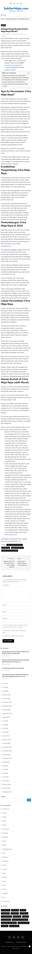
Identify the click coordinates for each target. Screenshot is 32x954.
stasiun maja (4, 926)
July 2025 (5, 721)
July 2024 (5, 766)
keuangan (5, 837)
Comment (6, 585)
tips (4, 897)
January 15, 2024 (10, 70)
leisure (4, 845)
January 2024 (6, 788)
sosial (4, 881)
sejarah (5, 877)
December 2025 (7, 702)
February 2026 (7, 695)
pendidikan (6, 861)
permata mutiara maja (23, 922)
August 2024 (6, 762)
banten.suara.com (10, 534)
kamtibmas (6, 829)
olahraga (5, 857)
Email (5, 611)
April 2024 (5, 777)
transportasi (6, 901)
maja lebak (25, 916)
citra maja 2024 (5, 913)
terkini (4, 889)
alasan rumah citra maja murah (14, 544)
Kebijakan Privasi (10, 942)
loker (4, 853)
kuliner (4, 841)
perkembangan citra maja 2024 (9, 922)
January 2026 (6, 698)
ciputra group (15, 910)
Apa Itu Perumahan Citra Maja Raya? (14, 75)
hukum (4, 825)
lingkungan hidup (7, 849)
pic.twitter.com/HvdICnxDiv (13, 65)
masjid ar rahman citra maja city (20, 919)
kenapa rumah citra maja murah (9, 550)
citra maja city (14, 913)
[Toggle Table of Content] (27, 73)
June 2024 (5, 769)
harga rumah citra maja (17, 547)
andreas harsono (5, 910)
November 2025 (7, 706)
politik (4, 865)
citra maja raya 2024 (6, 916)
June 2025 (5, 724)
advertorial (6, 809)
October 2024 (6, 754)
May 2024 (5, 773)
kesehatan (5, 833)
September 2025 (7, 713)
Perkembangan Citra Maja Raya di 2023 (15, 80)
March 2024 (6, 780)
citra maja (23, 910)
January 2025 (6, 743)
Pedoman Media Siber (21, 942)
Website (5, 618)
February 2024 (7, 784)
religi (4, 873)
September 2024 (7, 758)
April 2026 (5, 691)
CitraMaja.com (5, 246)
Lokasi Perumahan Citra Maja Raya (14, 82)
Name (5, 605)
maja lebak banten (6, 919)
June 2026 (5, 683)
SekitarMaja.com (16, 8)
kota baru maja (17, 916)
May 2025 (5, 728)
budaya (5, 817)
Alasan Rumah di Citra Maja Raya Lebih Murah (15, 85)
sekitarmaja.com (6, 34)
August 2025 (6, 717)
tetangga (5, 893)
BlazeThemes (16, 948)
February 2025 (7, 739)
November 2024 (7, 751)
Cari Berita (3, 796)
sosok (4, 885)
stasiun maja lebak (14, 926)
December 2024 (7, 747)
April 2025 (5, 732)
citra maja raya (5, 547)
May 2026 (5, 687)
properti (5, 869)
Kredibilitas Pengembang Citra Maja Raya (16, 77)
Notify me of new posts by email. (14, 636)
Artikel (3, 25)
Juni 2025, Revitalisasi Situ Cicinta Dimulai (13, 668)
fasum (4, 821)
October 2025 (6, 709)
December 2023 (7, 792)
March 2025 (6, 736)
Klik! (29, 800)
